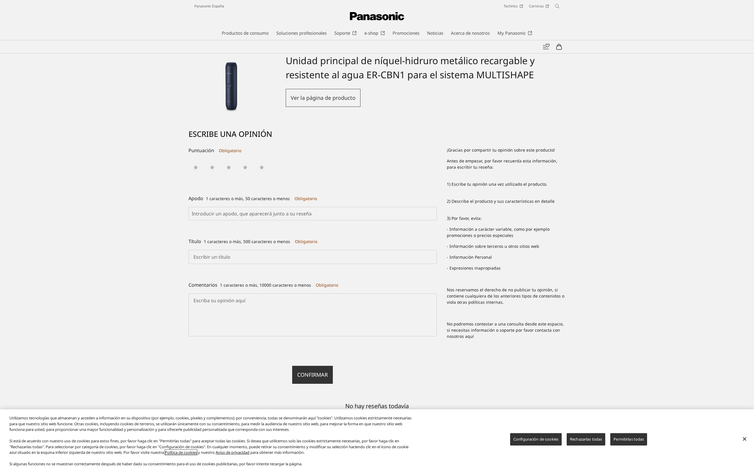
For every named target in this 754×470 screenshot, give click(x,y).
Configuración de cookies (535, 439)
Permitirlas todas (629, 439)
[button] (196, 167)
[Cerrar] (744, 439)
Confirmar (312, 374)
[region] (377, 439)
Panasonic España (209, 6)
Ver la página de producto (323, 97)
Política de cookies (181, 452)
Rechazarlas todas (586, 439)
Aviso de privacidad (232, 452)
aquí (469, 336)
